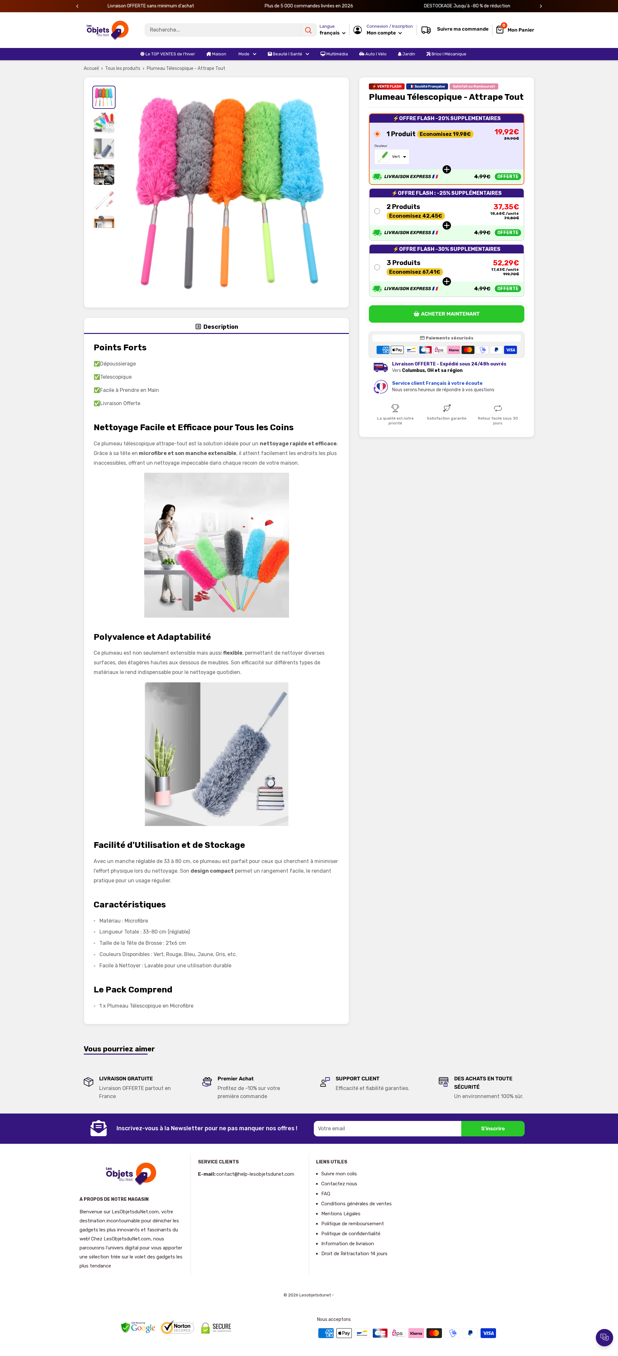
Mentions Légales (340, 1214)
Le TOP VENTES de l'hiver (170, 54)
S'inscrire (493, 1128)
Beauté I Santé (287, 54)
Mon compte (382, 33)
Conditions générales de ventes (356, 1204)
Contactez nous (339, 1184)
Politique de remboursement (352, 1224)
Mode (243, 54)
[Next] (541, 6)
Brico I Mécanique (448, 54)
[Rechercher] (308, 30)
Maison (218, 54)
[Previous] (77, 6)
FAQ (325, 1194)
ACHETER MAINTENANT (450, 314)
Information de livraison (347, 1244)
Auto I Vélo (375, 54)
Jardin (408, 54)
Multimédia (336, 54)
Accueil (91, 68)
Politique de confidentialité (350, 1234)
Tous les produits (122, 68)
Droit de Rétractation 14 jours (354, 1253)
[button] (446, 149)
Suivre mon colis (339, 1174)
